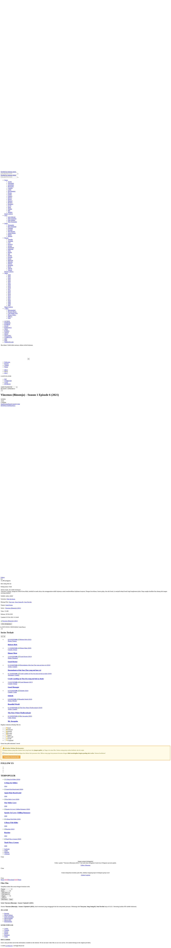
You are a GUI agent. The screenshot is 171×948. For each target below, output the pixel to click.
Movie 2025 (7, 920)
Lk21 (5, 215)
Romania (10, 265)
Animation (11, 185)
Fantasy (10, 196)
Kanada (10, 257)
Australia (10, 241)
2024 (9, 278)
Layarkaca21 (9, 945)
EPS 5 (6, 370)
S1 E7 (16, 879)
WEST (6, 334)
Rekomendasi (11, 310)
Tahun (6, 273)
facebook (6, 849)
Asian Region (12, 233)
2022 (9, 281)
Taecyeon (11, 602)
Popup (6, 367)
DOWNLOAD (5, 405)
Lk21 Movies (11, 217)
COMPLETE (8, 337)
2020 (9, 284)
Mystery (10, 202)
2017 (9, 289)
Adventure (11, 183)
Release (10, 236)
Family (10, 194)
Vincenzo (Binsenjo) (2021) (13, 608)
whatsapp (7, 854)
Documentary (11, 191)
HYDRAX (7, 384)
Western (10, 212)
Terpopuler (11, 225)
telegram (6, 852)
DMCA (10, 316)
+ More (6, 308)
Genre (6, 180)
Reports (6, 363)
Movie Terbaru (8, 915)
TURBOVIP (8, 381)
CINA (6, 329)
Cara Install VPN (13, 313)
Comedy (10, 188)
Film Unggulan (12, 218)
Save (14, 405)
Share (11, 405)
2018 (9, 287)
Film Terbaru (11, 220)
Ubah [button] (10, 586)
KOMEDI (7, 324)
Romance (10, 204)
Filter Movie (4, 899)
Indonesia (10, 249)
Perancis (10, 244)
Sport (9, 207)
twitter (6, 850)
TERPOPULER (9, 342)
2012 (9, 297)
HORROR (7, 323)
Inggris (10, 252)
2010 (9, 300)
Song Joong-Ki (19, 602)
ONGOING (7, 335)
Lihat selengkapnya (6, 624)
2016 (9, 291)
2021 (9, 283)
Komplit (10, 230)
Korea (9, 259)
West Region (11, 231)
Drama (10, 193)
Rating (10, 234)
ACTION (7, 321)
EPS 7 (6, 373)
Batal (11, 899)
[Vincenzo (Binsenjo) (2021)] (9, 621)
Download (11, 879)
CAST (6, 382)
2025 (9, 276)
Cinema (6, 365)
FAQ (9, 318)
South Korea (4, 404)
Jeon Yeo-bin (28, 602)
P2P (5, 379)
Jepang (10, 255)
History (10, 198)
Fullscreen (7, 362)
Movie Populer (8, 918)
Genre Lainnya (8, 214)
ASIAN (6, 332)
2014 (9, 294)
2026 (9, 275)
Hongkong (11, 247)
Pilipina (10, 263)
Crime (9, 189)
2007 (9, 305)
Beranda (6, 913)
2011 (9, 299)
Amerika (10, 239)
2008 (9, 303)
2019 (9, 286)
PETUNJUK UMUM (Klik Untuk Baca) (13, 627)
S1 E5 (6, 879)
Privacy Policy (12, 315)
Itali (9, 254)
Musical (10, 201)
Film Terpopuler (12, 222)
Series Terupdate (9, 916)
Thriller (10, 209)
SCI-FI (6, 326)
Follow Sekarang (85, 865)
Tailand (10, 270)
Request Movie (12, 312)
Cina (9, 242)
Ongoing (10, 228)
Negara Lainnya (8, 271)
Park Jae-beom (11, 599)
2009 (9, 302)
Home (2, 879)
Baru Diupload (12, 226)
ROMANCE (8, 327)
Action (10, 181)
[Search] (18, 177)
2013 (9, 295)
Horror (10, 199)
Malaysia (10, 260)
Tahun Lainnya (8, 307)
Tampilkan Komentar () (11, 757)
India (9, 250)
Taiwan (10, 268)
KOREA (6, 331)
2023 (9, 279)
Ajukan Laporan (85, 875)
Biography (11, 186)
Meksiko (10, 262)
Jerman (10, 246)
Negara (6, 238)
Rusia (9, 267)
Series (6, 223)
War (9, 210)
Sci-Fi (9, 206)
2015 (9, 292)
